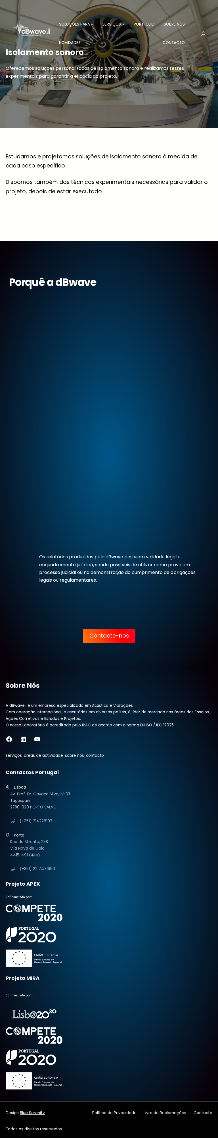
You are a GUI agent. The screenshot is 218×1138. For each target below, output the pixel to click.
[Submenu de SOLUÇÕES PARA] (92, 24)
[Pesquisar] (199, 33)
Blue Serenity (32, 1113)
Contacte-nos (109, 636)
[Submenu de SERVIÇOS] (123, 24)
